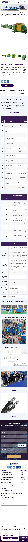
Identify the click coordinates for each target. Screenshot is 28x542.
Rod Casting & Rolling (6, 474)
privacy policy (14, 533)
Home (21, 472)
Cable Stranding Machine (7, 477)
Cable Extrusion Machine (7, 479)
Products (22, 474)
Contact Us (22, 482)
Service (22, 477)
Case (21, 476)
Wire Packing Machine (6, 481)
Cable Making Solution (6, 472)
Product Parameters (12, 89)
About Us (22, 479)
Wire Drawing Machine (6, 476)
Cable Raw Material (5, 484)
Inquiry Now (8, 85)
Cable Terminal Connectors (7, 485)
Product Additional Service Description (21, 91)
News (21, 481)
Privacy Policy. (16, 529)
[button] (12, 416)
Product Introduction (3, 89)
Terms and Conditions (8, 535)
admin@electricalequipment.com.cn (13, 493)
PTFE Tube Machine (6, 482)
